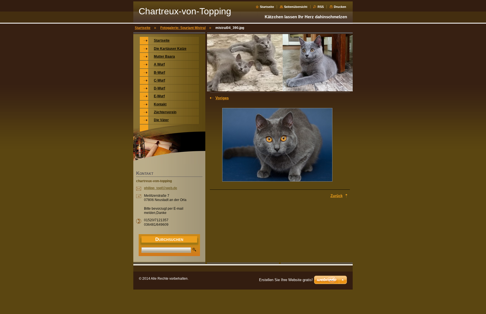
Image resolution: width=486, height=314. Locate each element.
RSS (321, 6)
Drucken (340, 6)
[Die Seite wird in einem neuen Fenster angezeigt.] (277, 145)
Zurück (336, 196)
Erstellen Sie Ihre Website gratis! (286, 280)
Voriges (222, 98)
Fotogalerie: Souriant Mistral (183, 28)
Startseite (267, 6)
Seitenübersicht (295, 6)
